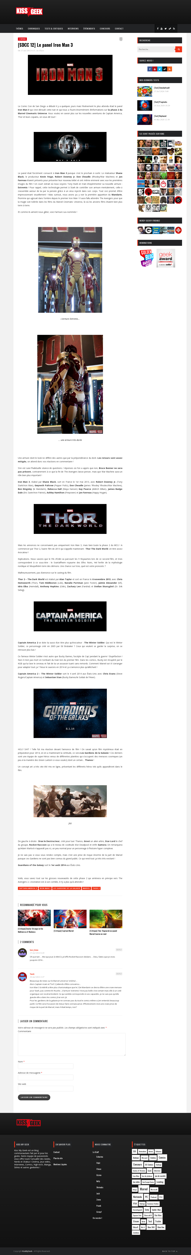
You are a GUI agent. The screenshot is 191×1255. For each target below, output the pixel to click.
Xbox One (160, 1227)
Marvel (86, 888)
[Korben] (171, 170)
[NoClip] (148, 194)
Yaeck (32, 973)
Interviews (73, 28)
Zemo (98, 1199)
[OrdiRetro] (171, 233)
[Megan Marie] (156, 186)
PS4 (135, 1203)
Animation (142, 1151)
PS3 (160, 1197)
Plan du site (58, 1158)
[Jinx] (148, 170)
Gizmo (98, 1175)
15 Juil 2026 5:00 (161, 91)
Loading (160, 1181)
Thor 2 (96, 888)
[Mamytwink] (178, 178)
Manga (135, 1189)
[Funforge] (171, 162)
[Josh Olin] (163, 170)
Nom (21, 1061)
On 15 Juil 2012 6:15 (27, 50)
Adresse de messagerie (30, 1072)
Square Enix (137, 1215)
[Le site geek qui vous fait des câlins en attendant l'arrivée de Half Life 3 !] (29, 16)
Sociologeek (137, 1210)
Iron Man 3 (45, 888)
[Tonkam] (178, 202)
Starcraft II (148, 1215)
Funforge (158, 1165)
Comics (162, 1157)
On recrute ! (97, 1217)
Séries (143, 1221)
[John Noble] (156, 170)
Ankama (158, 1151)
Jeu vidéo (136, 1182)
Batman (136, 1157)
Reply (119, 950)
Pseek (98, 1205)
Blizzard (144, 1157)
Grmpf (99, 1211)
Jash (98, 1193)
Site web (22, 1084)
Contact (119, 28)
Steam (136, 1221)
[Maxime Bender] (148, 186)
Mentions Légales (60, 1164)
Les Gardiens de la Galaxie (66, 888)
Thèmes (19, 28)
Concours (105, 28)
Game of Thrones (139, 1171)
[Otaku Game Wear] (178, 233)
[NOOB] (156, 194)
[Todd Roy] (171, 202)
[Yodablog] (163, 210)
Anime (151, 1151)
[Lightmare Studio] (163, 178)
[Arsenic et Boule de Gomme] (156, 146)
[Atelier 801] (163, 146)
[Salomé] (148, 202)
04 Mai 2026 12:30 (162, 119)
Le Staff (96, 1152)
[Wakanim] (156, 210)
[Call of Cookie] (178, 146)
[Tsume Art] (148, 210)
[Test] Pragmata (160, 101)
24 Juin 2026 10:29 (162, 105)
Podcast (154, 1197)
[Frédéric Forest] (163, 162)
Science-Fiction (153, 1203)
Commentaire (24, 1031)
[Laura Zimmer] (141, 178)
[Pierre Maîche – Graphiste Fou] (141, 233)
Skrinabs (99, 1187)
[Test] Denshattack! (162, 87)
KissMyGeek (27, 1251)
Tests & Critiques (54, 28)
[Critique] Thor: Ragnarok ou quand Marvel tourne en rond (103, 932)
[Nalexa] (178, 186)
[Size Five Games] (156, 202)
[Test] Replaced (160, 115)
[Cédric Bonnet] (148, 154)
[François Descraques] (156, 162)
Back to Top (169, 1251)
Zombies (136, 1232)
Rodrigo (142, 1204)
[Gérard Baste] (178, 162)
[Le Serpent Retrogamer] (163, 233)
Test (150, 1221)
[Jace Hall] (141, 170)
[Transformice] (141, 210)
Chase (41, 50)
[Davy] (156, 154)
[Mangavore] (141, 186)
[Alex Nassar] (148, 146)
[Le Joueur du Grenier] (148, 178)
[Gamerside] (148, 233)
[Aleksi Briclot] (141, 146)
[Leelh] (156, 178)
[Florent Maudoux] (148, 162)
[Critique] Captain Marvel (64, 930)
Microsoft (154, 1189)
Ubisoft (135, 1227)
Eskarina (99, 1156)
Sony (147, 1209)
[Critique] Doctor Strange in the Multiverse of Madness (30, 930)
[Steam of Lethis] (163, 202)
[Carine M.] (141, 154)
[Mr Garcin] (171, 186)
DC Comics (149, 1164)
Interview (157, 1170)
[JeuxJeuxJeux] (156, 233)
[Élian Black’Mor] (178, 154)
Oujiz (98, 1162)
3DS (134, 1151)
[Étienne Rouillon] (141, 162)
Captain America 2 (28, 888)
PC (146, 1197)
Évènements (89, 28)
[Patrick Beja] (171, 194)
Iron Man (136, 1176)
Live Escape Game (148, 1182)
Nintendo (137, 1197)
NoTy (98, 1181)
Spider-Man (156, 1209)
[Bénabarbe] (171, 146)
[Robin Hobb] (141, 202)
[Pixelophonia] (178, 194)
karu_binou (34, 949)
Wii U (143, 1227)
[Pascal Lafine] (163, 194)
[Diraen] (171, 154)
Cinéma (22, 39)
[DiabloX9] (163, 154)
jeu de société (160, 1176)
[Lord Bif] (171, 178)
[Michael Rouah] (163, 186)
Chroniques (34, 28)
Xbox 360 (151, 1227)
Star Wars (158, 1215)
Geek (149, 1170)
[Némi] (141, 194)
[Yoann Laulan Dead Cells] (178, 170)
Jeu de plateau (147, 1176)
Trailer (158, 1221)
